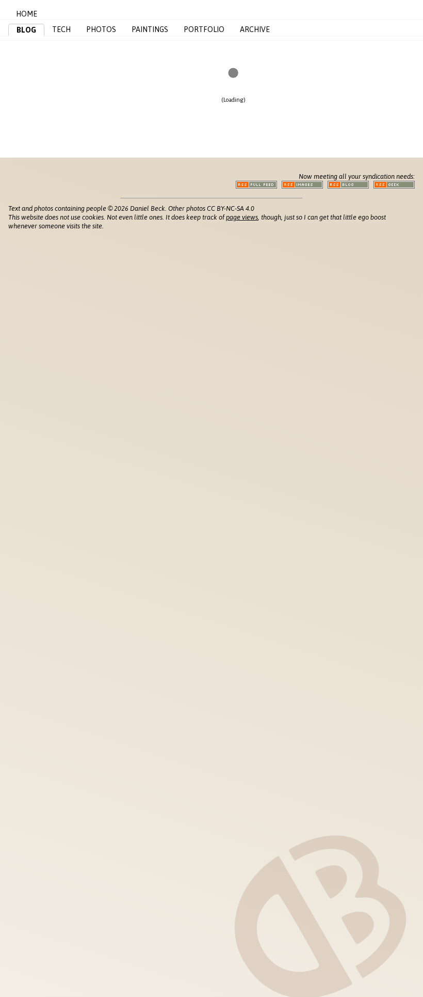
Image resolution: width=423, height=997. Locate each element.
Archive (255, 29)
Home (26, 14)
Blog (26, 30)
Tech (61, 29)
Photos (101, 29)
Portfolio (204, 29)
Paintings (150, 29)
